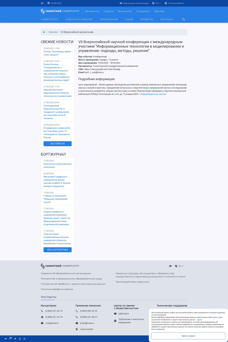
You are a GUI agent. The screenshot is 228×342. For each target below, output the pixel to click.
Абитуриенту (92, 11)
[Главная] (44, 32)
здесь (215, 317)
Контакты (167, 19)
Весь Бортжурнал (57, 249)
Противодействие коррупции (132, 282)
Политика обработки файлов (57, 289)
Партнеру (159, 11)
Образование (109, 19)
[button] (156, 3)
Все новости (58, 143)
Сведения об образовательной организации (66, 273)
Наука (129, 19)
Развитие (147, 19)
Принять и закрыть (188, 336)
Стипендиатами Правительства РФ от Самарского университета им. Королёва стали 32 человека (56, 112)
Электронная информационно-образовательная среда (71, 278)
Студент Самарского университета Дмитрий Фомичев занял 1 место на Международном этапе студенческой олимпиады (57, 218)
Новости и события (79, 19)
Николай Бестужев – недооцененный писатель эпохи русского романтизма (57, 93)
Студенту (109, 11)
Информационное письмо (153, 94)
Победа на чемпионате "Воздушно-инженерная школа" (55, 199)
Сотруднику (142, 11)
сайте (116, 94)
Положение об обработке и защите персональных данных (73, 284)
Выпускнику (125, 11)
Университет (49, 19)
